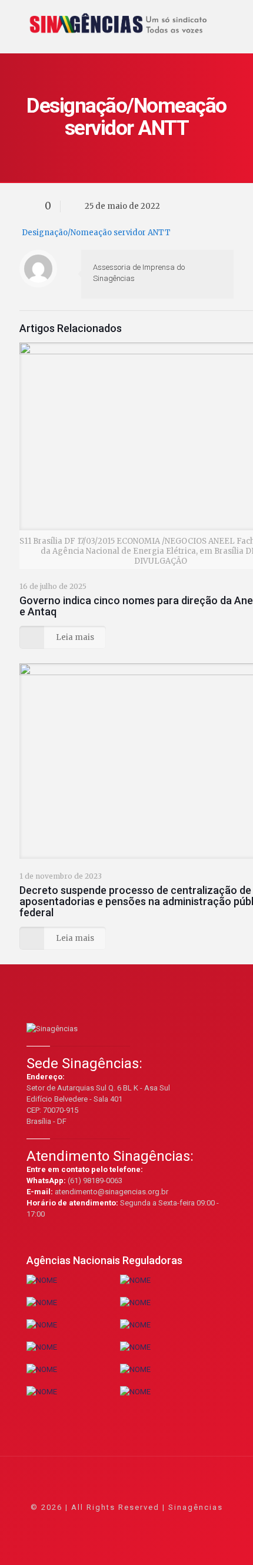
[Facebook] (95, 1523)
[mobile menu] (237, 18)
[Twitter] (111, 1523)
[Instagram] (158, 1523)
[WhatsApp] (79, 1523)
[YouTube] (127, 1523)
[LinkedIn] (143, 1523)
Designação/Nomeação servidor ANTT (96, 233)
